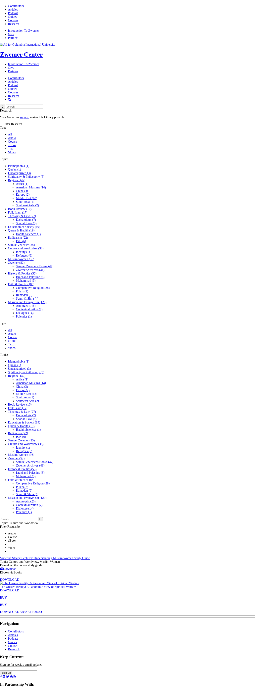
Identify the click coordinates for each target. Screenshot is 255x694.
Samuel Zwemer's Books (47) (34, 266)
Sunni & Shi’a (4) (27, 298)
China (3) (22, 191)
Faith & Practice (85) (21, 284)
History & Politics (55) (22, 273)
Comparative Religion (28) (33, 287)
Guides (12, 16)
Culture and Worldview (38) (25, 248)
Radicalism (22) (18, 237)
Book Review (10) (19, 209)
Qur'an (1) (14, 169)
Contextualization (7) (29, 309)
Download (9, 568)
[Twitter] (7, 676)
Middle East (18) (26, 198)
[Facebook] (1, 676)
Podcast (13, 13)
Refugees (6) (24, 255)
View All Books (30, 612)
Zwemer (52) (16, 262)
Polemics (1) (24, 316)
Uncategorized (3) (19, 173)
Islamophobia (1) (18, 166)
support (24, 117)
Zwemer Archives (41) (30, 270)
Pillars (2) (22, 291)
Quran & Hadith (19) (21, 230)
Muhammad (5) (25, 280)
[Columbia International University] (27, 44)
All (10, 134)
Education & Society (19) (24, 226)
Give (11, 34)
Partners (13, 37)
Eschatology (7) (26, 219)
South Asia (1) (25, 201)
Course (12, 141)
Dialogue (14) (24, 313)
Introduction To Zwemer (23, 30)
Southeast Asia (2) (27, 205)
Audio (12, 138)
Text (11, 148)
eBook (12, 145)
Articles (13, 9)
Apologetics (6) (25, 305)
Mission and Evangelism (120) (27, 302)
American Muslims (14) (31, 187)
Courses (13, 20)
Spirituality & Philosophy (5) (26, 176)
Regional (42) (16, 180)
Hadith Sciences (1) (28, 234)
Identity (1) (23, 252)
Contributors (16, 6)
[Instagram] (4, 676)
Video (12, 152)
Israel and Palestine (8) (30, 277)
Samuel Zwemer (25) (21, 244)
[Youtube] (11, 676)
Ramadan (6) (24, 295)
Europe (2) (22, 194)
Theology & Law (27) (22, 216)
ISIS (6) (21, 241)
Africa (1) (22, 183)
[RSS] (15, 676)
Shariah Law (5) (26, 223)
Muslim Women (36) (21, 259)
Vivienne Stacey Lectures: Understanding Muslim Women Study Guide (45, 558)
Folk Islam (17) (17, 212)
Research (14, 23)
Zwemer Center (21, 54)
